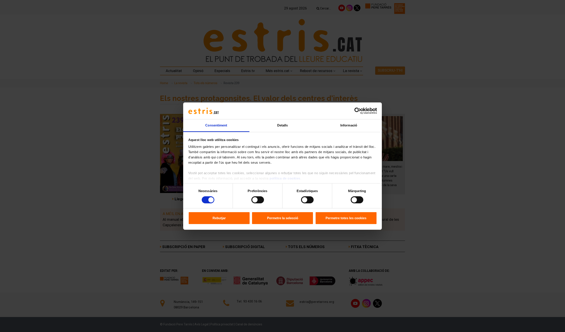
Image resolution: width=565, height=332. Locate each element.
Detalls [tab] (282, 125)
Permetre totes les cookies (346, 218)
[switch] (257, 199)
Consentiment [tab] (216, 125)
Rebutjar (219, 218)
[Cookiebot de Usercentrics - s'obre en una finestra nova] (357, 111)
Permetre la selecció (282, 218)
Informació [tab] (348, 125)
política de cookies (284, 178)
